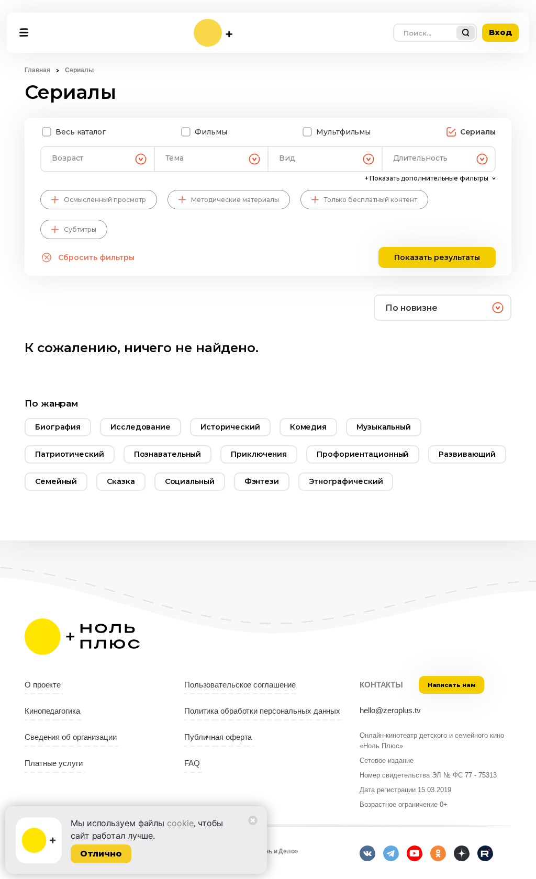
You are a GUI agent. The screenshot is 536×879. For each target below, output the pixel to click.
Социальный (190, 481)
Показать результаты (437, 257)
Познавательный (168, 454)
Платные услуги (54, 763)
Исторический (230, 427)
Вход (500, 32)
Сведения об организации (71, 737)
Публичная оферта (218, 737)
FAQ (192, 763)
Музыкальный (383, 427)
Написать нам (452, 685)
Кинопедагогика (52, 711)
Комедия (308, 427)
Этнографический (346, 481)
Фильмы (211, 132)
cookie (180, 823)
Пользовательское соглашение (240, 685)
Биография (58, 427)
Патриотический (69, 454)
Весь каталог (80, 132)
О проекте (43, 685)
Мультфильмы (343, 132)
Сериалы (478, 132)
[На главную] (213, 33)
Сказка (121, 481)
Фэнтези (261, 481)
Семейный (56, 481)
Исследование (140, 427)
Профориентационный (363, 454)
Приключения (259, 454)
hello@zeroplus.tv (390, 710)
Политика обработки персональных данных (262, 711)
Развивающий (467, 454)
